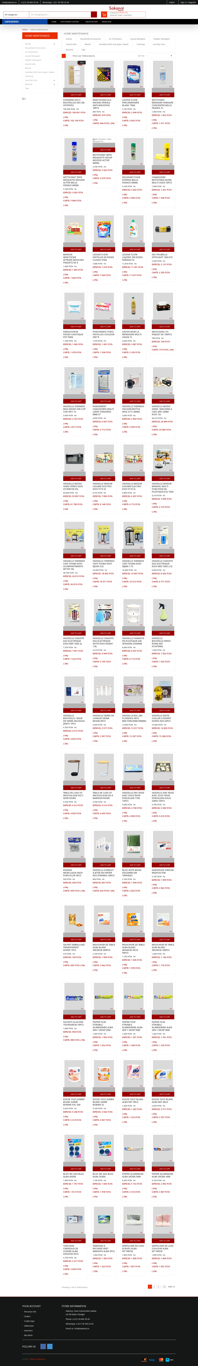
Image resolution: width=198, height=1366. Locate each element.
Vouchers (28, 1330)
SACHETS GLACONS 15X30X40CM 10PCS (73, 1023)
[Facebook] (43, 1346)
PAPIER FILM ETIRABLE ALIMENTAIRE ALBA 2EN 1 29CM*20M (103, 1026)
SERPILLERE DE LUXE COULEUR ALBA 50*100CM (162, 1248)
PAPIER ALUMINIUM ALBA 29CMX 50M (132, 1175)
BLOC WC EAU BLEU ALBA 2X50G (103, 1175)
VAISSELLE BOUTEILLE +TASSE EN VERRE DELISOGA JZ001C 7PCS (74, 719)
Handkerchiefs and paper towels (39, 72)
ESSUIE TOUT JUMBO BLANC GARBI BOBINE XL (103, 1102)
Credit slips (29, 1321)
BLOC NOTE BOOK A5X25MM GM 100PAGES (131, 873)
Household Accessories (35, 48)
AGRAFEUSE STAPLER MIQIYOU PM (163, 871)
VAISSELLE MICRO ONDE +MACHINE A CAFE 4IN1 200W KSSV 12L (162, 410)
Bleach (28, 68)
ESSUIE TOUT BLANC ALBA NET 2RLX (132, 1100)
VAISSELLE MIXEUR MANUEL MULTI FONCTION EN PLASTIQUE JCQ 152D (163, 487)
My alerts (28, 1335)
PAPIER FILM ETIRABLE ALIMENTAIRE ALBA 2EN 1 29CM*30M (162, 1026)
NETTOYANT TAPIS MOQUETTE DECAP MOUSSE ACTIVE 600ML (102, 158)
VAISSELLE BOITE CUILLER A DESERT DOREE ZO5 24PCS (161, 718)
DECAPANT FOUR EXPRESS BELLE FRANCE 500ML (131, 180)
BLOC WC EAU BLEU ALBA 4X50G (73, 1175)
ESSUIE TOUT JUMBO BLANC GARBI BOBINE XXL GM (74, 1102)
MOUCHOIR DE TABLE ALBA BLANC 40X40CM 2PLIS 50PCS (133, 948)
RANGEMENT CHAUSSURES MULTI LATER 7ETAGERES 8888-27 (103, 410)
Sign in (184, 2)
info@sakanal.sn (81, 1328)
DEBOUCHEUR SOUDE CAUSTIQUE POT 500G (73, 334)
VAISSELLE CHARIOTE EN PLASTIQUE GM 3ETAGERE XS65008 (133, 641)
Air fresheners (31, 52)
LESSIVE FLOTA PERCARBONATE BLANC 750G (130, 102)
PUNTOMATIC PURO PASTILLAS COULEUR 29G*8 (103, 334)
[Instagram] (50, 1346)
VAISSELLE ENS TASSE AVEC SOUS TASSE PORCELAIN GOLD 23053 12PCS (163, 796)
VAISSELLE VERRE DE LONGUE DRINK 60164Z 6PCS (103, 718)
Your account (31, 1306)
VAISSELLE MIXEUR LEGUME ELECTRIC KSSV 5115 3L (102, 486)
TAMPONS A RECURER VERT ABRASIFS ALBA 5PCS (104, 1248)
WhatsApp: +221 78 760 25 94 (55, 2)
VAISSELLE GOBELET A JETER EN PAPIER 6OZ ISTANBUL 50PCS (104, 873)
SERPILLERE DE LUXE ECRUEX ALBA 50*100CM (133, 1248)
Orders (27, 1316)
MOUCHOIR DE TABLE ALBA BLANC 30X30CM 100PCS (163, 947)
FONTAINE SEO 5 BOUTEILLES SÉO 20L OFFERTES (74, 102)
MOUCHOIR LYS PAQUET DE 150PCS (162, 333)
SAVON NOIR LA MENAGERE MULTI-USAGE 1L (132, 334)
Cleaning (29, 76)
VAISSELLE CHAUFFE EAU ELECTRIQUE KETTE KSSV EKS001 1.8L (103, 642)
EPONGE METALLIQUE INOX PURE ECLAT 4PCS (73, 873)
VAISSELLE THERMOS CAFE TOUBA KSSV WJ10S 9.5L (103, 563)
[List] (68, 56)
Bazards (28, 84)
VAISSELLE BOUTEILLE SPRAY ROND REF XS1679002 (161, 642)
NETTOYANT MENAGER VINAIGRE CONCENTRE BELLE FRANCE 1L (162, 104)
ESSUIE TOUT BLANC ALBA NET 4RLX (162, 1100)
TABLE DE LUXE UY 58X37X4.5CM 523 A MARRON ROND (103, 795)
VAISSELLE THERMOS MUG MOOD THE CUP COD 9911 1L (74, 409)
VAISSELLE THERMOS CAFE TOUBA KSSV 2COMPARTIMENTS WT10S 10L (74, 565)
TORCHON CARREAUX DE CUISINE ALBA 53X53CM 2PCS (71, 1249)
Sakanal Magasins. (37, 1359)
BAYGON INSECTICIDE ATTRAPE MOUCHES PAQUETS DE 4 (73, 258)
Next (172, 1286)
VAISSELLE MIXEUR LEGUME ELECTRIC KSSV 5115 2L (132, 486)
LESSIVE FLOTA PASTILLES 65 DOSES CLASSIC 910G (103, 257)
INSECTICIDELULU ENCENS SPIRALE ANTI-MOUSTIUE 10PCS (102, 104)
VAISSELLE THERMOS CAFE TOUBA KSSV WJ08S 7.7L (133, 563)
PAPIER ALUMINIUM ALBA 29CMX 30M (162, 1175)
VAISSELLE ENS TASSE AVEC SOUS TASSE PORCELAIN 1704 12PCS (133, 796)
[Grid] (64, 56)
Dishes (28, 44)
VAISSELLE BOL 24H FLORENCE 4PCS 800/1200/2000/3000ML (134, 718)
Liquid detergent (32, 56)
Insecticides (30, 64)
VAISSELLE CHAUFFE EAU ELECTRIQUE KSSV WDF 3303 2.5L (162, 563)
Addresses (29, 1326)
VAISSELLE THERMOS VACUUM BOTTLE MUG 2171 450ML (133, 409)
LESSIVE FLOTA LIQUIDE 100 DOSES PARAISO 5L (132, 257)
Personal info (30, 1311)
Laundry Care (31, 80)
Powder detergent (33, 60)
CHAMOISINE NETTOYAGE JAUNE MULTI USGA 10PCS (162, 180)
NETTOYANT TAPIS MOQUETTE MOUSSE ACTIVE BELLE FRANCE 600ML (74, 181)
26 (164, 1286)
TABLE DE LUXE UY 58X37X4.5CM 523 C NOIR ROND (73, 795)
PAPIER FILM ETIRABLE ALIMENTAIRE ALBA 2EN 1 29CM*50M (132, 1026)
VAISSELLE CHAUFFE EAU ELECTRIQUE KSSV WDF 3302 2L (73, 641)
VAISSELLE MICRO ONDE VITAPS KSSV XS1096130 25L (73, 486)
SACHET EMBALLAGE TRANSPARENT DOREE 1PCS (74, 947)
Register (192, 2)
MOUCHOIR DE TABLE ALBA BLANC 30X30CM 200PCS (104, 947)
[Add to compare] (72, 90)
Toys (27, 88)
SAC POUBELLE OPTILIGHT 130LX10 (162, 256)
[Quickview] (77, 90)
